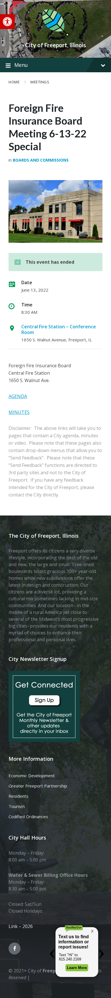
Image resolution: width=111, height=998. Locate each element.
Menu (21, 64)
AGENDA (18, 396)
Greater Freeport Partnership (38, 786)
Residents (18, 796)
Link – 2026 (21, 926)
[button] (7, 21)
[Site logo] (55, 35)
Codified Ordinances (28, 816)
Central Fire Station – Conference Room (58, 329)
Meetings (39, 81)
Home (14, 81)
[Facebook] (14, 948)
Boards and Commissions (41, 160)
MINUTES (19, 412)
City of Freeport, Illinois (55, 45)
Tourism (17, 806)
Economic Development (32, 775)
